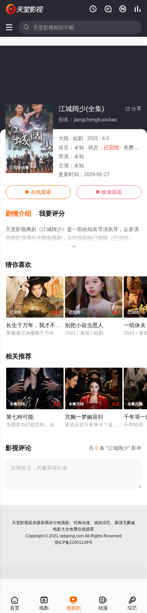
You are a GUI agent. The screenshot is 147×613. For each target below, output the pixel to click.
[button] (22, 213)
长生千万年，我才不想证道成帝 (44, 325)
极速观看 (109, 192)
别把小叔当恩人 (84, 325)
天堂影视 (20, 522)
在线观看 (38, 192)
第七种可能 (20, 417)
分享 (133, 108)
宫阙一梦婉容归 (84, 417)
